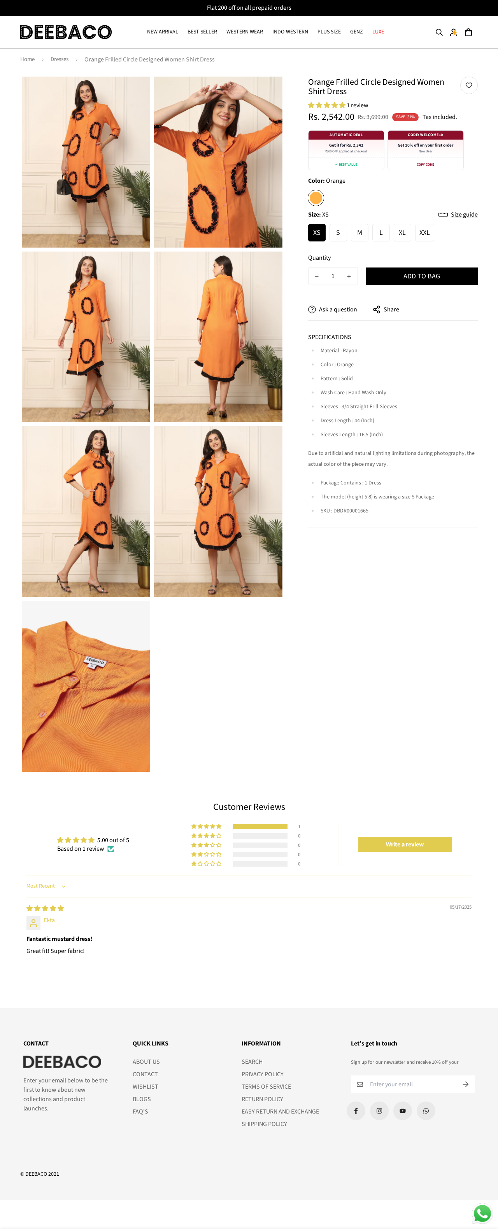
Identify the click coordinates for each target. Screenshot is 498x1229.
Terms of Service (266, 1086)
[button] (468, 32)
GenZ (356, 32)
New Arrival (162, 32)
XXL (424, 233)
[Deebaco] (66, 32)
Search (252, 1062)
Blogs (142, 1099)
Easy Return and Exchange (280, 1111)
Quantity (319, 257)
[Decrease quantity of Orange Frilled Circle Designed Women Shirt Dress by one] (317, 276)
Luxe (378, 32)
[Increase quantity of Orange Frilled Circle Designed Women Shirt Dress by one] (349, 276)
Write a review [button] (405, 844)
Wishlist (145, 1086)
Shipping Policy (264, 1124)
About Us (146, 1062)
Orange (316, 198)
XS (317, 233)
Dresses (59, 59)
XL (402, 233)
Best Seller (202, 32)
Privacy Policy (263, 1074)
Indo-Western (290, 32)
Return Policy (262, 1099)
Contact (145, 1074)
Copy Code (425, 164)
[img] (45, 908)
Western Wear (244, 32)
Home (27, 59)
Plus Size (329, 32)
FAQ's (140, 1111)
